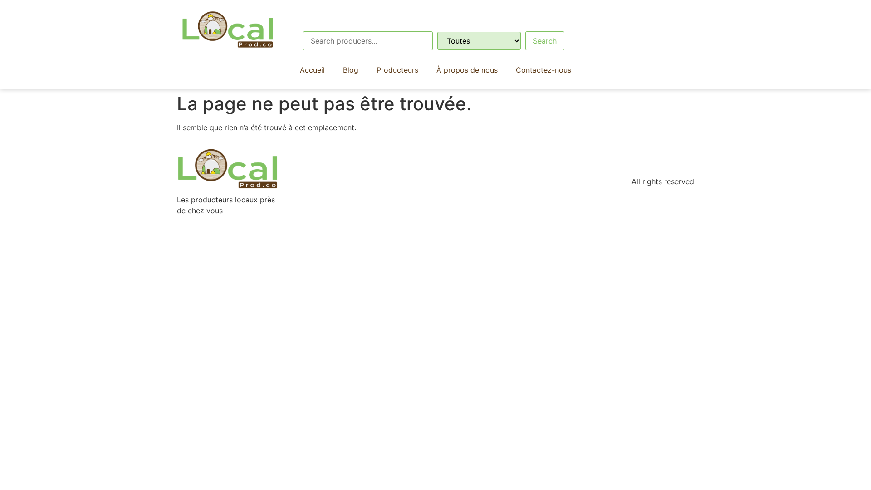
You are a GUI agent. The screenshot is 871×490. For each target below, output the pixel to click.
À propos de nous (467, 69)
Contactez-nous (543, 69)
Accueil (312, 69)
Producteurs (397, 69)
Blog (350, 69)
